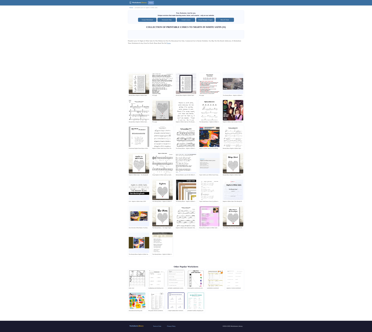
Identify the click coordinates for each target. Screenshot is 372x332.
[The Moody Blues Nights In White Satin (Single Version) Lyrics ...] (139, 243)
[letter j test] (137, 281)
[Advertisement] (186, 59)
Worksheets (136, 326)
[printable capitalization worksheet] (176, 280)
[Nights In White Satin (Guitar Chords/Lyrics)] (233, 110)
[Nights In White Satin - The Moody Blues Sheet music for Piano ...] (139, 163)
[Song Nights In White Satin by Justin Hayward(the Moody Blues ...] (162, 166)
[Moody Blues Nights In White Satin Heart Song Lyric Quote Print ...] (233, 140)
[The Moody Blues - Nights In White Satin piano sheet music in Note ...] (162, 189)
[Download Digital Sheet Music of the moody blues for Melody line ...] (139, 140)
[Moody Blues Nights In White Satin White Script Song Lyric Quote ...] (139, 84)
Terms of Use (157, 326)
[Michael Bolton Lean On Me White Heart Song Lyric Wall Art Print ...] (186, 163)
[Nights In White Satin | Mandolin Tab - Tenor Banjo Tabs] (186, 219)
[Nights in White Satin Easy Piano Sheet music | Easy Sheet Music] (162, 139)
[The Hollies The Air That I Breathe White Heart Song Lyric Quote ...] (233, 216)
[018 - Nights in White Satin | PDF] (139, 190)
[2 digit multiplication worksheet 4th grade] (176, 303)
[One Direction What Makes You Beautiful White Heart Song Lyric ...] (139, 216)
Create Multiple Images (205, 20)
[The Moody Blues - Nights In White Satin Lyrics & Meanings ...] (162, 250)
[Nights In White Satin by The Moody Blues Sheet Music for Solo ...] (209, 136)
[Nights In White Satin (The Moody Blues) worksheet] (233, 193)
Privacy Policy (171, 326)
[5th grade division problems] (156, 302)
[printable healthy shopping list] (195, 303)
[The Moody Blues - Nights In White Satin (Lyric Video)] (233, 84)
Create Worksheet (147, 20)
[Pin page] (162, 90)
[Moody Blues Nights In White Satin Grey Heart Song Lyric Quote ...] (139, 113)
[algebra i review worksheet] (235, 281)
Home (151, 2)
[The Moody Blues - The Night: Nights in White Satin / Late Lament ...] (162, 216)
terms (169, 43)
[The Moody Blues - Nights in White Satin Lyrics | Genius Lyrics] (209, 113)
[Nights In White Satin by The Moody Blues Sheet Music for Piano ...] (186, 112)
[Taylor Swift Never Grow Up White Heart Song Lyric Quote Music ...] (209, 193)
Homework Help (167, 20)
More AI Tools (225, 20)
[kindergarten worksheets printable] (195, 282)
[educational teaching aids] (137, 300)
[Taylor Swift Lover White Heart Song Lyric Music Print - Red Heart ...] (209, 163)
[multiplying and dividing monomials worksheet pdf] (156, 281)
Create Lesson (186, 20)
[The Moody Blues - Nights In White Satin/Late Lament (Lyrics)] (186, 189)
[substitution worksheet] (215, 282)
